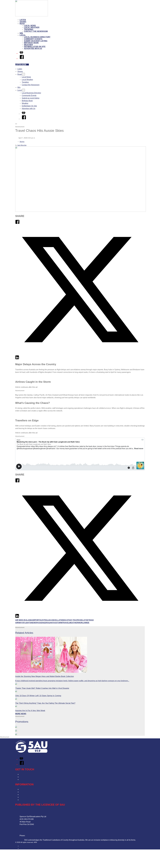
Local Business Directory (37, 37)
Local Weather (31, 27)
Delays (83, 620)
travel (65, 623)
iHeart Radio (24, 848)
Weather (28, 45)
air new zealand (23, 620)
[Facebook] (22, 58)
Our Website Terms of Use (30, 797)
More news (20, 714)
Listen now (20, 64)
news (33, 623)
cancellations (57, 620)
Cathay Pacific (72, 620)
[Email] (21, 359)
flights (27, 623)
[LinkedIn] (17, 359)
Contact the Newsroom (36, 31)
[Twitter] (80, 354)
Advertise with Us (33, 48)
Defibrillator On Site (34, 46)
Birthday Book (31, 43)
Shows (23, 22)
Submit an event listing (35, 41)
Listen (23, 20)
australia (45, 620)
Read (22, 24)
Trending (28, 29)
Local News (30, 25)
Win (21, 33)
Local (23, 35)
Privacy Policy (25, 789)
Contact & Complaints (28, 774)
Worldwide (83, 623)
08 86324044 (31, 836)
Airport (36, 620)
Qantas (52, 623)
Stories (22, 141)
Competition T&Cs (27, 792)
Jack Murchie (21, 145)
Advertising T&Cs (26, 794)
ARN (21, 846)
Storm (59, 623)
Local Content (25, 800)
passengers (42, 623)
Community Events (33, 39)
